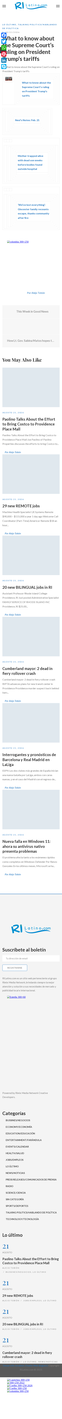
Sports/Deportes (17, 1205)
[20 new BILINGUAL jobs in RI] (31, 555)
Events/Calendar (17, 1146)
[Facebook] (18, 293)
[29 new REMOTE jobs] (31, 474)
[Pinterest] (4, 54)
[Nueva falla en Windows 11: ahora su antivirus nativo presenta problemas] (31, 809)
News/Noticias (15, 1173)
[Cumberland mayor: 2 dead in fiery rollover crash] (31, 636)
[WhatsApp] (4, 48)
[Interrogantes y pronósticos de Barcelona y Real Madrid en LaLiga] (31, 723)
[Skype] (4, 66)
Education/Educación (20, 1133)
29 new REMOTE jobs (21, 506)
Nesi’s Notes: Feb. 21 (27, 120)
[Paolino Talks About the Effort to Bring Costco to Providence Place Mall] (31, 387)
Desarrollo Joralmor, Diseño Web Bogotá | (25, 1365)
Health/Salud (15, 1153)
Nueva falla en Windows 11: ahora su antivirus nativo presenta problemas (26, 846)
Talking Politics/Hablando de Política (31, 1212)
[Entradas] (31, 326)
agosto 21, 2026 (13, 412)
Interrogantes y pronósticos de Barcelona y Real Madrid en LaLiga (29, 759)
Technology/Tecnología (22, 1219)
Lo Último (9, 24)
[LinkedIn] (4, 60)
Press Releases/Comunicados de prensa (31, 1179)
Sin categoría (15, 1199)
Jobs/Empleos (14, 1159)
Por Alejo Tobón (36, 292)
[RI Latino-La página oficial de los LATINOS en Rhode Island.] (31, 6)
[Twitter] (24, 293)
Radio (9, 1186)
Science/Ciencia (16, 1192)
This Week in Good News (32, 311)
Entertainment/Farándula (24, 1140)
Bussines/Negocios (18, 1120)
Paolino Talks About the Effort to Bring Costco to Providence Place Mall (28, 424)
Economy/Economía (19, 1126)
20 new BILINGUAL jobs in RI (27, 587)
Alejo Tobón (10, 1268)
